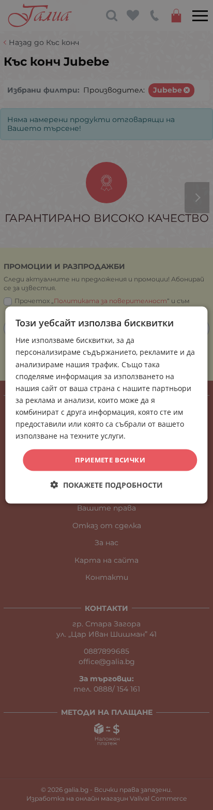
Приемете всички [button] (110, 459)
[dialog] (106, 405)
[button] (107, 484)
